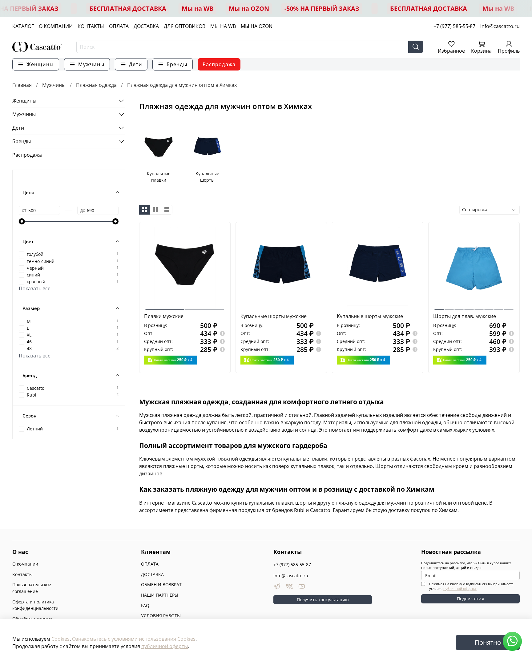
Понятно (488, 642)
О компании (25, 564)
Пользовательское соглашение (31, 588)
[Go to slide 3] (458, 307)
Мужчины (54, 85)
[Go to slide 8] (508, 307)
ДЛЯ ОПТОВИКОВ (184, 26)
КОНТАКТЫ (91, 26)
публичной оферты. (460, 588)
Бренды (21, 141)
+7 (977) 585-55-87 (454, 26)
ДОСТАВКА (146, 26)
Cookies (60, 638)
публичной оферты (164, 646)
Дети (18, 127)
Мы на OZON (249, 8)
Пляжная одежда (96, 85)
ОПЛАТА (119, 26)
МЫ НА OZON (256, 26)
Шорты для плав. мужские (464, 316)
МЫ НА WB (223, 26)
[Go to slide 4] (469, 307)
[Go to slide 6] (488, 307)
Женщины (24, 100)
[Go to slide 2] (204, 307)
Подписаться (470, 599)
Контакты (22, 574)
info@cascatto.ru (500, 26)
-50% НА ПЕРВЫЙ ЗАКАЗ (321, 8)
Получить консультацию (323, 600)
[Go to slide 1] (165, 307)
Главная (22, 85)
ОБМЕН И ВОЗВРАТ (161, 584)
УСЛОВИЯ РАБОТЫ (161, 616)
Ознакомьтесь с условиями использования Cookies (133, 638)
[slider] (21, 221)
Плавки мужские (163, 316)
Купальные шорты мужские (273, 316)
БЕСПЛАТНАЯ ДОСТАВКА (127, 8)
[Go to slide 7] (498, 307)
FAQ (145, 605)
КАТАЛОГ (23, 26)
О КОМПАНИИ (56, 26)
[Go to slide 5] (478, 307)
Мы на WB (197, 8)
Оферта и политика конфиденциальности (35, 605)
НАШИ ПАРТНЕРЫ (159, 595)
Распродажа (219, 64)
